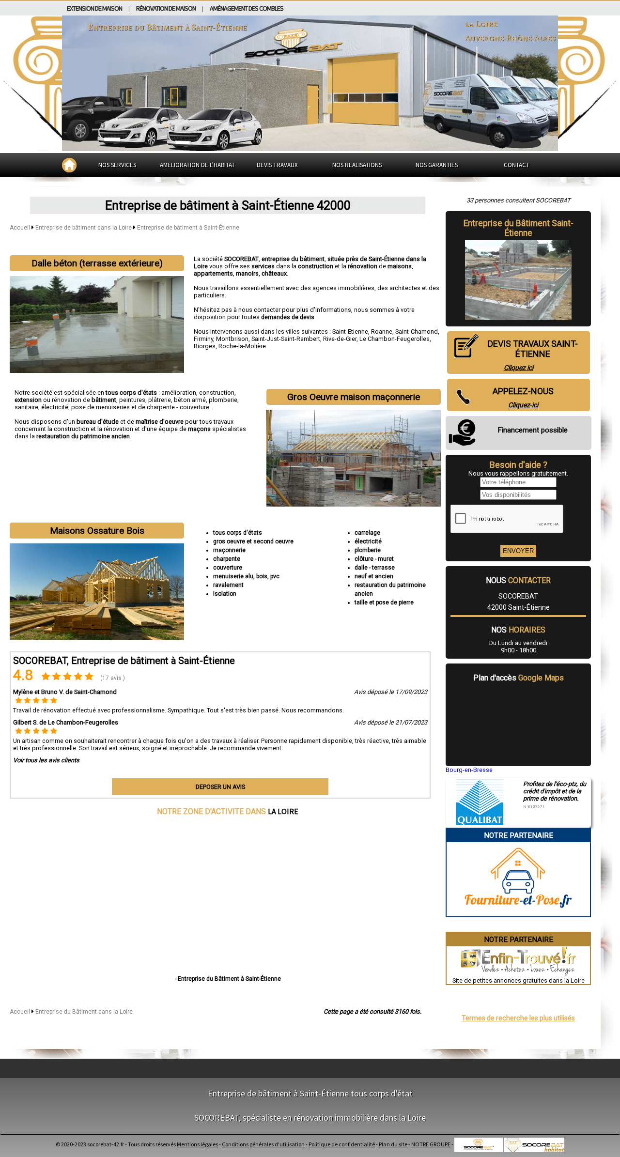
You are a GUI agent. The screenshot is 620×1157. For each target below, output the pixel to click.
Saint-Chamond (416, 331)
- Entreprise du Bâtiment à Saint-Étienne (228, 978)
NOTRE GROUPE (430, 1144)
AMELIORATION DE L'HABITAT (197, 165)
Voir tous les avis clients (46, 760)
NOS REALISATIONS (357, 165)
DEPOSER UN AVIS (220, 786)
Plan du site (393, 1144)
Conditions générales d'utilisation (263, 1144)
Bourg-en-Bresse (469, 769)
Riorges (205, 346)
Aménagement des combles (246, 8)
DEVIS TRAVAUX (277, 165)
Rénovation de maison (166, 8)
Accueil (20, 227)
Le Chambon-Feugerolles (394, 338)
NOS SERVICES (117, 165)
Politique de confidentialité (342, 1144)
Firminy (203, 338)
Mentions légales (197, 1144)
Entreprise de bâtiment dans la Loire (84, 227)
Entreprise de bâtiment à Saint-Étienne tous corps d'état (310, 1093)
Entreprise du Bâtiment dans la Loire (84, 1011)
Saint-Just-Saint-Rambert (285, 338)
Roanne (381, 331)
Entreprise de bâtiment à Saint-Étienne (188, 227)
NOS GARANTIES (437, 165)
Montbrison (232, 338)
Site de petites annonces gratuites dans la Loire (518, 980)
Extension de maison (94, 8)
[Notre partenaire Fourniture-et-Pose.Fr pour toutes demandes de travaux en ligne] (518, 912)
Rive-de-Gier (339, 338)
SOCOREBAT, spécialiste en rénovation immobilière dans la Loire (310, 1117)
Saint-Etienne (350, 331)
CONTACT (516, 165)
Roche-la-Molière (242, 346)
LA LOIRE (283, 811)
